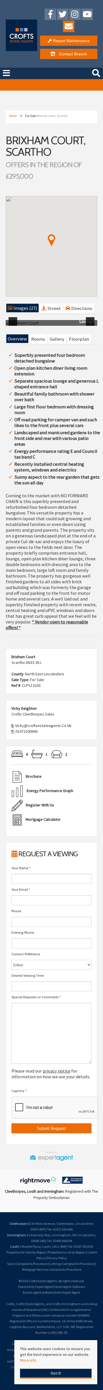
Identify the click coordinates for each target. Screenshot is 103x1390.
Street (53, 308)
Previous (14, 325)
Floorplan (79, 339)
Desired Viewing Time (27, 975)
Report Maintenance (71, 40)
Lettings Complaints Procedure (72, 1264)
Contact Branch (71, 54)
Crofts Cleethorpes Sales (32, 714)
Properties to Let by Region (66, 1252)
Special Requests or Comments (36, 997)
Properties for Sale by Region (26, 1252)
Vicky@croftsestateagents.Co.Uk (43, 725)
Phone (16, 911)
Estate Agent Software (69, 1286)
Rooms (38, 339)
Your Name (21, 868)
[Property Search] (96, 72)
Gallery (57, 339)
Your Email (20, 889)
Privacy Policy (57, 1258)
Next (91, 325)
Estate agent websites (38, 1292)
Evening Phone (22, 932)
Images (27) (25, 308)
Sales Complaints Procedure (27, 1264)
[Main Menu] (6, 73)
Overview (17, 339)
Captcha (19, 1091)
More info (28, 1360)
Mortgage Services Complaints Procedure (51, 1269)
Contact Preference (25, 954)
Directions (81, 308)
